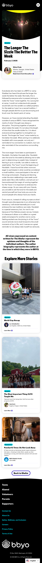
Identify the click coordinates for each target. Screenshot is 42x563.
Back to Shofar (21, 473)
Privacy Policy (7, 529)
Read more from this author (22, 74)
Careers (5, 524)
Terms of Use (7, 534)
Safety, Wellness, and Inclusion (14, 520)
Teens (5, 485)
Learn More (7, 330)
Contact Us (6, 511)
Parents (6, 499)
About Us (5, 515)
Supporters (7, 503)
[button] (38, 5)
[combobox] (32, 560)
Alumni (5, 489)
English (33, 561)
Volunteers (7, 494)
